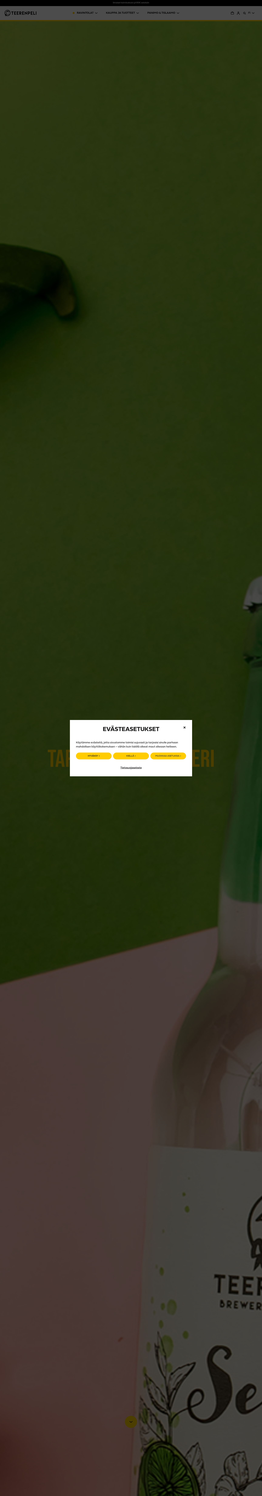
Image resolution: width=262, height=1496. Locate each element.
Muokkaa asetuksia (167, 756)
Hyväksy (93, 756)
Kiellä (130, 756)
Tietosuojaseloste (131, 767)
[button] (184, 727)
